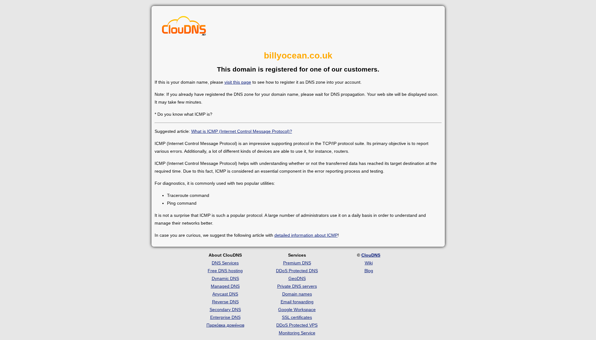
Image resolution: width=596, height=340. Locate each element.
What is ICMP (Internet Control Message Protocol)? (241, 131)
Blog (368, 270)
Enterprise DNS (225, 317)
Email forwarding (297, 301)
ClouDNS (370, 255)
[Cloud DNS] (184, 27)
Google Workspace (297, 309)
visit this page (237, 82)
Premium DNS (297, 262)
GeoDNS (297, 278)
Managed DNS (225, 286)
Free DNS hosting (225, 270)
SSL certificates (297, 317)
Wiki (369, 262)
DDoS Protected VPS (297, 325)
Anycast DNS (225, 293)
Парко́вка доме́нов (225, 325)
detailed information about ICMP (306, 235)
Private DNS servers (297, 286)
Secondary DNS (225, 309)
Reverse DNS (225, 301)
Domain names (297, 293)
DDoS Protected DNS (297, 270)
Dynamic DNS (225, 278)
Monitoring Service (297, 332)
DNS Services (225, 262)
